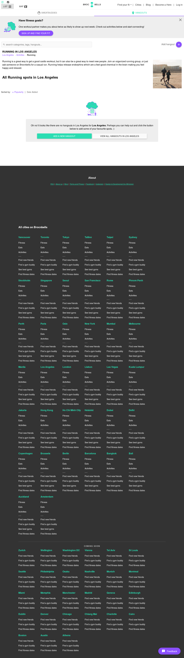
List (7, 6)
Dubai (110, 410)
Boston (22, 635)
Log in (179, 4)
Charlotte (112, 614)
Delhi (131, 410)
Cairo (132, 614)
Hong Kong (47, 410)
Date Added (32, 92)
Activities (20, 54)
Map (23, 6)
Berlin (66, 453)
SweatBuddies (47, 13)
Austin (44, 635)
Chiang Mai (91, 614)
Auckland (23, 496)
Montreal (133, 571)
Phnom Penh (136, 280)
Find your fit (124, 4)
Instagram (99, 184)
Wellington (46, 550)
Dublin (22, 614)
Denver (44, 614)
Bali (131, 453)
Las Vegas (112, 367)
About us (59, 184)
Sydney (133, 237)
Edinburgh (134, 592)
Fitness (21, 242)
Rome (110, 280)
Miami (21, 592)
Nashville (90, 571)
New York (90, 323)
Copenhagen (25, 453)
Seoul (66, 280)
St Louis (133, 550)
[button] (169, 651)
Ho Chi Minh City (72, 410)
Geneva (111, 592)
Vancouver (24, 237)
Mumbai (111, 323)
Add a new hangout (64, 136)
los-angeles (8, 54)
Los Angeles (47, 367)
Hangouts (139, 13)
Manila (21, 367)
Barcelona (90, 453)
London (67, 367)
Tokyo (66, 237)
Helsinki (89, 410)
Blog (148, 4)
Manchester (69, 592)
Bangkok (112, 453)
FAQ (52, 184)
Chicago (67, 614)
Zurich (21, 550)
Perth (21, 323)
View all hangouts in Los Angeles (119, 136)
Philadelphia (47, 571)
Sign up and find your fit (36, 33)
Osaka (66, 571)
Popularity (17, 92)
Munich (111, 571)
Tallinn (88, 237)
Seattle (22, 571)
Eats (20, 247)
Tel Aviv (111, 550)
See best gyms (25, 269)
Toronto (45, 237)
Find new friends (25, 259)
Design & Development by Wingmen (119, 184)
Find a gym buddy (26, 264)
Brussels (45, 453)
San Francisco (92, 280)
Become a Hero (163, 4)
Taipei (110, 237)
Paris (43, 323)
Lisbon (88, 367)
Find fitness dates (26, 274)
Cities (138, 4)
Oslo (65, 323)
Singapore (46, 280)
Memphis (45, 592)
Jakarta (22, 410)
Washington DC (71, 550)
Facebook (90, 184)
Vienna (88, 550)
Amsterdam (47, 496)
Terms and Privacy (77, 184)
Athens (66, 635)
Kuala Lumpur (136, 367)
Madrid (88, 592)
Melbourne (134, 323)
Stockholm (24, 280)
